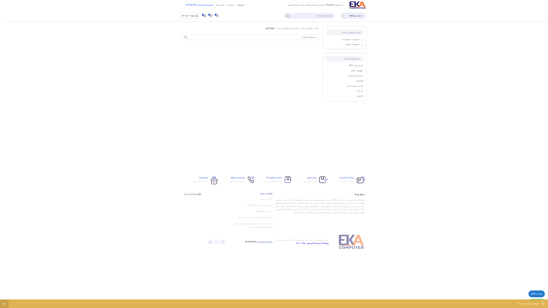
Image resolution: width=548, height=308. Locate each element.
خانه (317, 28)
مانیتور (360, 96)
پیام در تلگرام (537, 293)
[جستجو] (287, 16)
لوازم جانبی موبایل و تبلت (287, 28)
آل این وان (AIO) (356, 65)
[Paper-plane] (210, 242)
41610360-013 (250, 242)
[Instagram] (222, 242)
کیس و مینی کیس (355, 86)
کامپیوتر (359, 80)
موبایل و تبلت (307, 28)
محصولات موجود (352, 44)
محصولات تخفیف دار (350, 39)
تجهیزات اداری (357, 70)
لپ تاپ (360, 91)
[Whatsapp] (216, 242)
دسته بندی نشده (355, 75)
